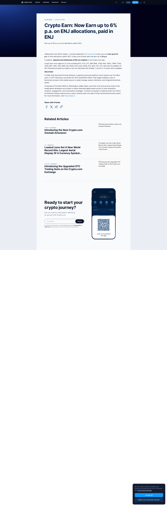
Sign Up (135, 2)
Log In (128, 2)
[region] (149, 494)
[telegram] (56, 107)
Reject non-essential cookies (149, 500)
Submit (79, 221)
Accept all (149, 495)
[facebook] (46, 107)
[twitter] (51, 107)
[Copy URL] (61, 106)
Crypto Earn (91, 54)
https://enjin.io (69, 96)
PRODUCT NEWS (60, 19)
